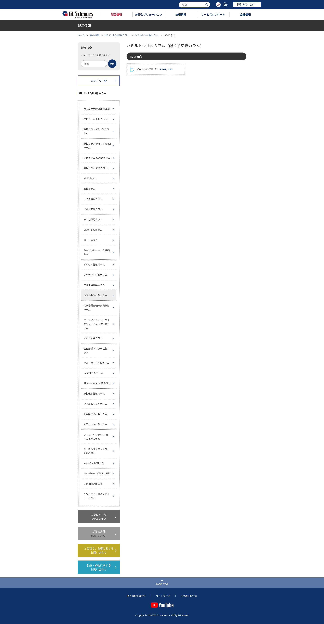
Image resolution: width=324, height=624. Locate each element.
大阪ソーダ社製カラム (95, 424)
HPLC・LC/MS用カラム (117, 35)
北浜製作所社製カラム (95, 414)
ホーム (81, 35)
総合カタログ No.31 (154, 69)
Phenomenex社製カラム (97, 383)
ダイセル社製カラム (94, 264)
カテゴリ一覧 (99, 81)
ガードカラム (91, 240)
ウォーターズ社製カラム (96, 362)
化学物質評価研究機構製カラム (97, 307)
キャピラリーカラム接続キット (97, 252)
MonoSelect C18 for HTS (97, 473)
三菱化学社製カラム (94, 285)
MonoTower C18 (93, 483)
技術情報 (181, 14)
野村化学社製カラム (94, 393)
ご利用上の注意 (189, 595)
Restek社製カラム (93, 373)
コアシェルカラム (93, 229)
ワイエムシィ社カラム (95, 403)
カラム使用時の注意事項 (97, 108)
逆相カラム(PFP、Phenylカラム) (97, 145)
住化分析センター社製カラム (97, 350)
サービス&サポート (213, 14)
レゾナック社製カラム (95, 274)
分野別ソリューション (148, 14)
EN (225, 4)
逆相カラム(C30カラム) (96, 168)
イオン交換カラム (93, 209)
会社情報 (245, 14)
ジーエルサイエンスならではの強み (97, 451)
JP (218, 4)
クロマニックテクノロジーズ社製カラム (96, 436)
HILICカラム (90, 178)
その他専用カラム (93, 219)
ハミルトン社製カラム (146, 35)
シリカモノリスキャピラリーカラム (97, 496)
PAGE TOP (162, 584)
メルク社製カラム (93, 338)
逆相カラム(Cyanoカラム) (97, 157)
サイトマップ (163, 595)
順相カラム (89, 188)
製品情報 (116, 14)
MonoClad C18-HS (94, 463)
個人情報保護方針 (136, 595)
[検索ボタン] (207, 4)
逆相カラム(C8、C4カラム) (96, 131)
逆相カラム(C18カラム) (96, 119)
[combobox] (194, 5)
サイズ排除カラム (93, 199)
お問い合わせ (249, 4)
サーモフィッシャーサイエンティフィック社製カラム (97, 324)
